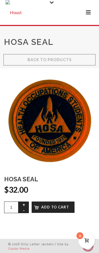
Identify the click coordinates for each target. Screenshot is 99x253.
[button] (83, 86)
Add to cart (55, 207)
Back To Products (50, 60)
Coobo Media (19, 249)
